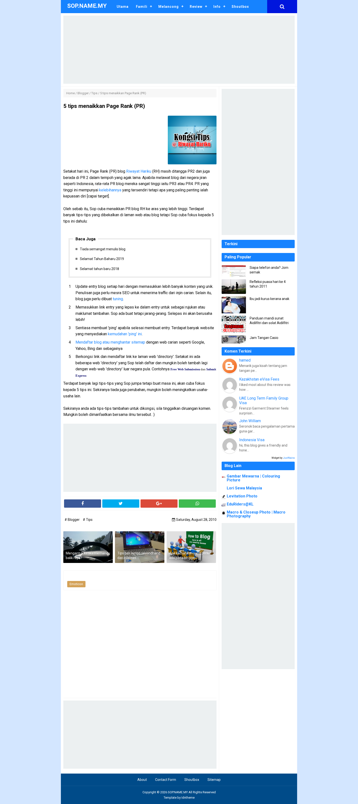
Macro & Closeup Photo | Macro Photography (256, 514)
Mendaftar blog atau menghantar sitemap (110, 342)
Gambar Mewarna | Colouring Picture (253, 478)
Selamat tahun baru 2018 (99, 269)
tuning (118, 299)
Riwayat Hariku (138, 171)
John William (250, 421)
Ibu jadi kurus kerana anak (269, 299)
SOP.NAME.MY (178, 792)
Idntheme (188, 797)
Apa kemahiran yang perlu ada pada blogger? (189, 555)
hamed (245, 360)
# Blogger (72, 520)
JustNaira (289, 458)
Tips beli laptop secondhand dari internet (138, 555)
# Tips (88, 520)
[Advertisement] (179, 50)
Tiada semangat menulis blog (102, 249)
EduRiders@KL (240, 504)
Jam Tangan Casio (264, 338)
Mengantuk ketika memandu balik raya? (88, 555)
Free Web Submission (185, 369)
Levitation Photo (242, 496)
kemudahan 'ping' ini (125, 334)
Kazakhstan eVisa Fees (259, 379)
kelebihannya (110, 190)
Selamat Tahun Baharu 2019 (102, 259)
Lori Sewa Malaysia (244, 488)
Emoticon (76, 584)
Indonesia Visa (251, 440)
